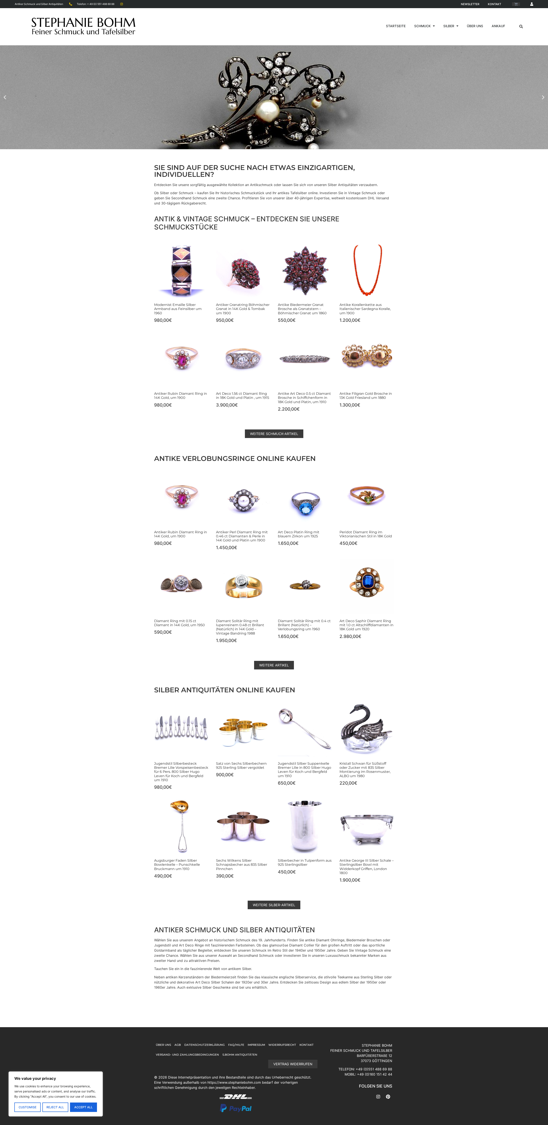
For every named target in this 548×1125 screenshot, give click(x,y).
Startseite (396, 26)
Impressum (256, 1044)
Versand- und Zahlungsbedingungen (187, 1054)
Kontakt (494, 4)
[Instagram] (378, 1096)
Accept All (83, 1107)
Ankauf (498, 26)
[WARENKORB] (516, 4)
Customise (27, 1107)
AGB (177, 1044)
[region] (56, 1093)
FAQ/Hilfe (236, 1044)
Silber (448, 26)
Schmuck (422, 26)
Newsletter (470, 4)
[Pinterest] (388, 1096)
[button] (521, 26)
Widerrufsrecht (282, 1044)
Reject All (55, 1107)
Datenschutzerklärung (204, 1044)
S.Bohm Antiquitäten (239, 1054)
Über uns (475, 26)
